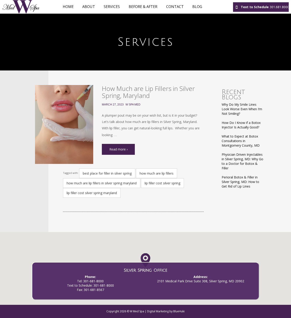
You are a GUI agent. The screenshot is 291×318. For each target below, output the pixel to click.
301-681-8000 (93, 281)
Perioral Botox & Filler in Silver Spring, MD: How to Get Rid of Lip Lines (240, 181)
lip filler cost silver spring (162, 183)
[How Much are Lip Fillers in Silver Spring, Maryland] (64, 124)
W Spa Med (132, 104)
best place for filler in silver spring (107, 173)
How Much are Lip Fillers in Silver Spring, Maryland (148, 92)
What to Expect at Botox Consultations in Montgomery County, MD (241, 141)
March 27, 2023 (113, 104)
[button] (145, 261)
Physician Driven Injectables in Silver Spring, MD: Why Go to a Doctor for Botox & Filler (242, 161)
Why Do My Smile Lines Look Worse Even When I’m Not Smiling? (242, 109)
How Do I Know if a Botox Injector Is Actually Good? (241, 124)
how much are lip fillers (156, 173)
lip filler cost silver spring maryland (92, 193)
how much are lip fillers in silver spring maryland (102, 183)
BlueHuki (179, 311)
